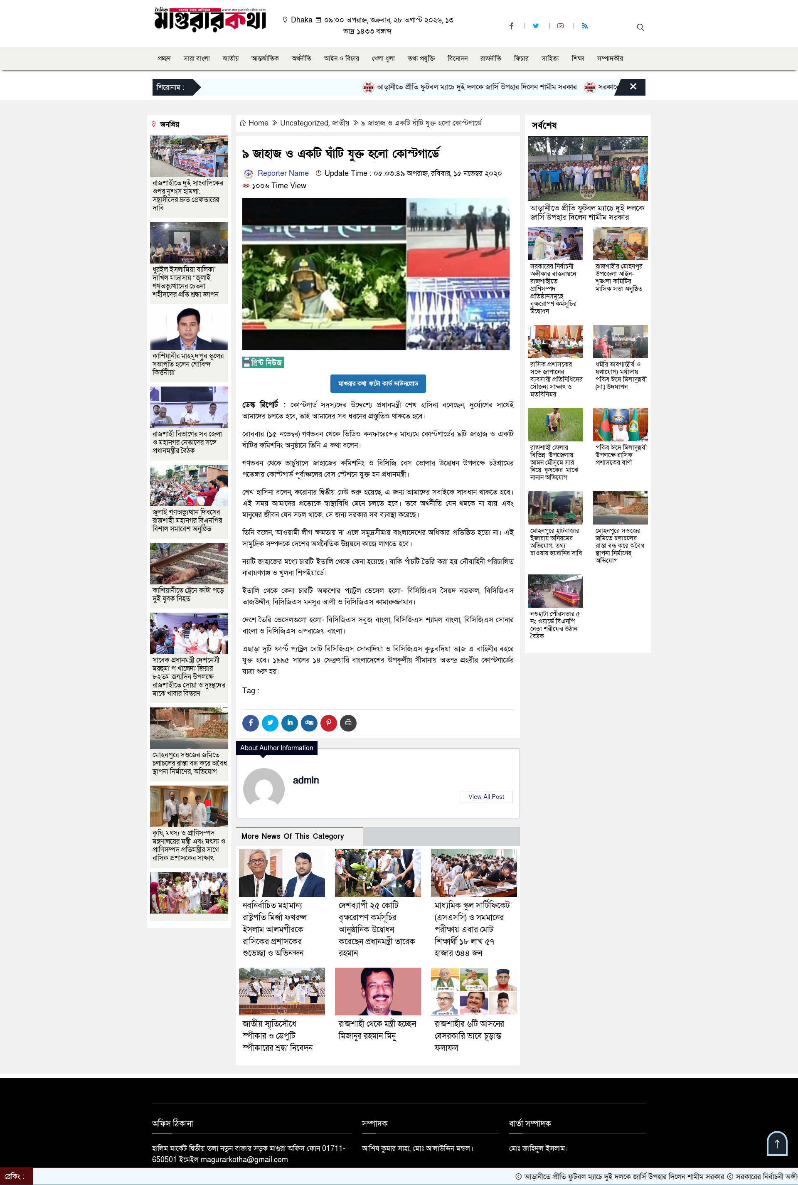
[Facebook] (250, 723)
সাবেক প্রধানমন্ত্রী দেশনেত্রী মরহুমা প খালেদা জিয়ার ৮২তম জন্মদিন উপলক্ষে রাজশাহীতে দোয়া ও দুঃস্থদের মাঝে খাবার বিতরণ (189, 676)
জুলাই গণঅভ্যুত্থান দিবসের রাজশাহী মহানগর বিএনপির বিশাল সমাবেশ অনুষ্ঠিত (187, 521)
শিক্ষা (578, 58)
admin (306, 780)
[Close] (625, 89)
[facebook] (512, 26)
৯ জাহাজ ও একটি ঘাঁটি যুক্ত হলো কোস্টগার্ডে (421, 123)
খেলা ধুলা (383, 58)
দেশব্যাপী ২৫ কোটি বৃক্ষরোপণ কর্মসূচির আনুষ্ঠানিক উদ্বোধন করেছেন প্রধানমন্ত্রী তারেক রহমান (377, 929)
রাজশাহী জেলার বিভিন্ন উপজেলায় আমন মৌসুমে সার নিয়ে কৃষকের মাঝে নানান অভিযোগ (554, 462)
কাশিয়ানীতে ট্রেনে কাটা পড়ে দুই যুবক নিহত (188, 595)
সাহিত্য (550, 58)
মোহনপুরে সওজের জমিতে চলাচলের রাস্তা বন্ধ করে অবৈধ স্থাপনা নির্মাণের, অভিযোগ (190, 763)
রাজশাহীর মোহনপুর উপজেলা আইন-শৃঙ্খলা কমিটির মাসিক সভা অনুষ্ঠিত (619, 277)
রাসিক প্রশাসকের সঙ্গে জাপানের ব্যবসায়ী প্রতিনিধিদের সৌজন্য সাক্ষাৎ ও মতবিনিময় (556, 379)
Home (258, 123)
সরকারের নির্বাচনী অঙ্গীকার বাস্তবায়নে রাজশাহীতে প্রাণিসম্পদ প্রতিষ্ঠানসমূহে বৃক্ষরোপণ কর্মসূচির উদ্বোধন (553, 289)
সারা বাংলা (197, 58)
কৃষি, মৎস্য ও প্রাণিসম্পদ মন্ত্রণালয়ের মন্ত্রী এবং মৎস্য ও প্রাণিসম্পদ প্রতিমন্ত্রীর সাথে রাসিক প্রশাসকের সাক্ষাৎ (189, 845)
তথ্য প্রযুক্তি (421, 58)
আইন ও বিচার (341, 58)
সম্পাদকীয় (610, 58)
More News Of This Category (293, 836)
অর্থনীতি (301, 58)
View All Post (486, 797)
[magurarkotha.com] (210, 19)
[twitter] (537, 26)
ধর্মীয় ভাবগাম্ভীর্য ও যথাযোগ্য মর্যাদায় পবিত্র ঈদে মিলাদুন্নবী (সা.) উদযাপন (621, 376)
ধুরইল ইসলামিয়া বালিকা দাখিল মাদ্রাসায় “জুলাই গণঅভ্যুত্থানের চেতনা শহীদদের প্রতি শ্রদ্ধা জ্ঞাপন (186, 282)
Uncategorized (304, 123)
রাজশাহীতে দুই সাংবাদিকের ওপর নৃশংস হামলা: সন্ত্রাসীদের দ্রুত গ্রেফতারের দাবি (188, 195)
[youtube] (561, 26)
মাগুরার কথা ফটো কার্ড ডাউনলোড (378, 383)
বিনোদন (458, 58)
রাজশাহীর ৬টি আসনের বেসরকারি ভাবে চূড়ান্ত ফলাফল (469, 1036)
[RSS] (586, 26)
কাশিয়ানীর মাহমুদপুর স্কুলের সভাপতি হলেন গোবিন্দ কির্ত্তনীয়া (188, 364)
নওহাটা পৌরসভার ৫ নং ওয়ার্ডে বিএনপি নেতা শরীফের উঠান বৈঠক (555, 625)
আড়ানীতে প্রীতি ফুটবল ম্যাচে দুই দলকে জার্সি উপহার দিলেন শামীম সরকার (428, 87)
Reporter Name (282, 173)
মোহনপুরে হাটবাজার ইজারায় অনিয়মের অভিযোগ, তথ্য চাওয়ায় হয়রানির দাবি (556, 542)
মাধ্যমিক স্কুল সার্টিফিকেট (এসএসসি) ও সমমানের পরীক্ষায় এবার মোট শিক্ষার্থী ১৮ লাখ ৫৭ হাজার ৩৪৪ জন (472, 929)
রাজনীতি (490, 58)
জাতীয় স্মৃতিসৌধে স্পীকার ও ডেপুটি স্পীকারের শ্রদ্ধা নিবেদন (278, 1036)
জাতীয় (231, 58)
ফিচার (521, 58)
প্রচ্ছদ (164, 58)
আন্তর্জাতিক (265, 58)
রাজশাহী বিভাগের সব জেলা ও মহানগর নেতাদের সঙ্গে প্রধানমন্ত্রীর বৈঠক (187, 442)
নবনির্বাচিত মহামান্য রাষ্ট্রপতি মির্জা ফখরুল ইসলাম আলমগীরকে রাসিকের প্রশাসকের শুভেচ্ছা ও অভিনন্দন (275, 929)
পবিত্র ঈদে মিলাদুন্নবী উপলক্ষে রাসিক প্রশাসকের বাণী (621, 455)
